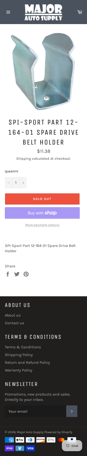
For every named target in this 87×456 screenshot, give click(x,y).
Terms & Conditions (23, 347)
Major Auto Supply (30, 432)
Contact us (14, 323)
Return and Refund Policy (27, 362)
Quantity (11, 171)
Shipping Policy (19, 354)
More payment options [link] (42, 225)
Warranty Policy (18, 370)
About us (13, 315)
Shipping (23, 158)
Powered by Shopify (58, 432)
